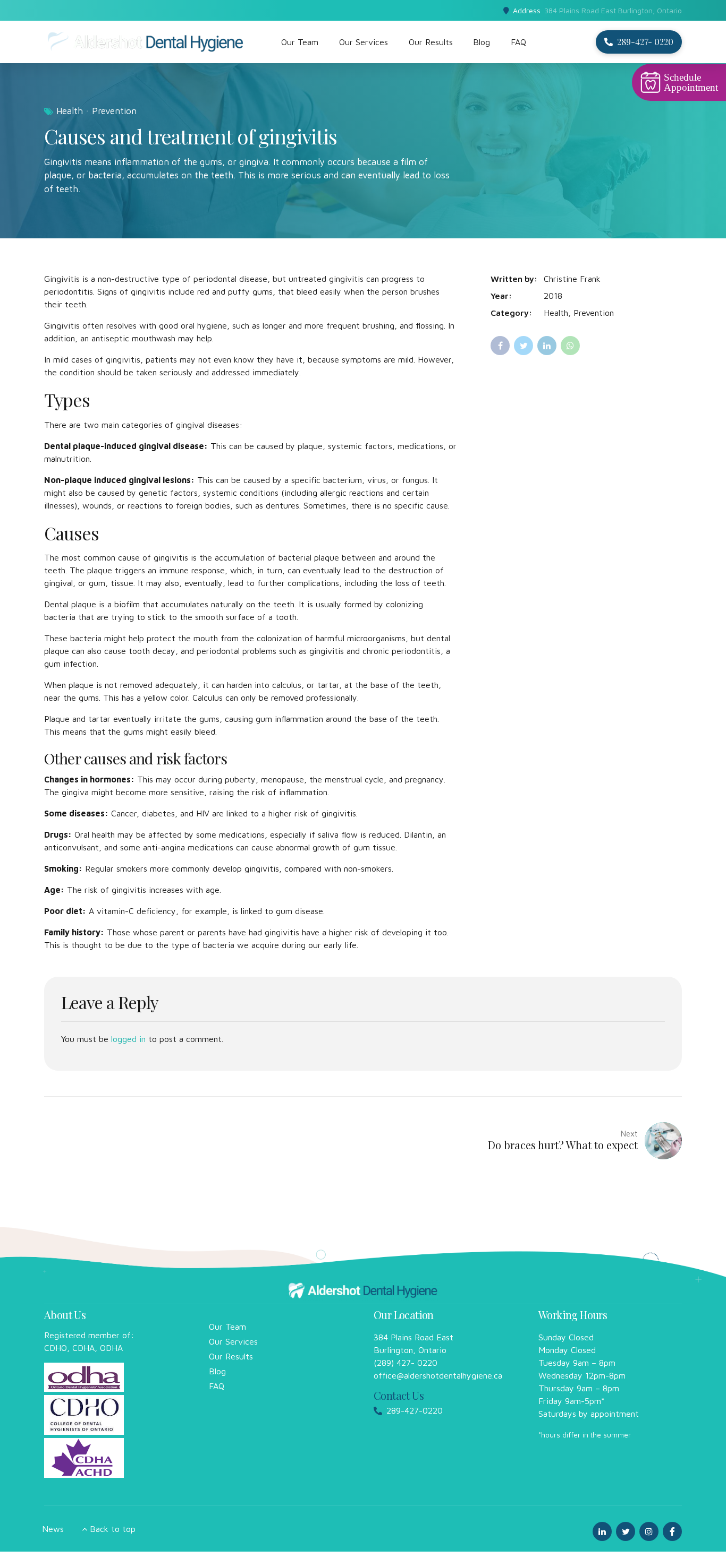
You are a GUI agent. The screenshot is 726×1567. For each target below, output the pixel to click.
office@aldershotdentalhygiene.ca (438, 1375)
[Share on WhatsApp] (570, 345)
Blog (481, 42)
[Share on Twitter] (523, 345)
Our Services (363, 42)
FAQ (518, 42)
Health (69, 111)
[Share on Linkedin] (546, 345)
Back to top (113, 1529)
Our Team (299, 42)
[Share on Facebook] (500, 345)
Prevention (114, 111)
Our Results (431, 42)
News (53, 1529)
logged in (128, 1039)
